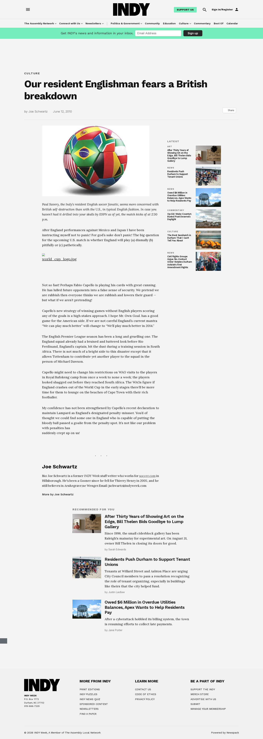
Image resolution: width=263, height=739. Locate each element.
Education (169, 23)
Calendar (232, 23)
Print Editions (90, 689)
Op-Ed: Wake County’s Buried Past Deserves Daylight (179, 217)
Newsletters (93, 23)
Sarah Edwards (117, 549)
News (170, 168)
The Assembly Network (39, 23)
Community (152, 23)
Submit (195, 704)
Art (169, 147)
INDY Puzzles (88, 694)
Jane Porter (115, 630)
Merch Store (200, 694)
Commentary (202, 23)
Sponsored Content (94, 704)
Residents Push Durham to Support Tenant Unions (177, 174)
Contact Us (143, 689)
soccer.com (147, 476)
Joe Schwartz (38, 111)
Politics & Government (125, 23)
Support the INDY (203, 689)
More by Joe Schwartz (58, 494)
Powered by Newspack (225, 732)
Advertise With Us (203, 699)
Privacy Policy (145, 699)
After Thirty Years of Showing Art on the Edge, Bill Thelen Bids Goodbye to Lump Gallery (179, 155)
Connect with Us (69, 23)
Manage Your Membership (208, 708)
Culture (184, 23)
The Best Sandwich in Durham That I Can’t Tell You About (179, 238)
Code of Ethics (145, 694)
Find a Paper (88, 713)
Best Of (218, 23)
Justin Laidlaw (116, 592)
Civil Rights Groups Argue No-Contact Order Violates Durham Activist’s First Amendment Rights (179, 261)
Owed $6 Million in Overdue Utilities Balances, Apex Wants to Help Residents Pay (179, 196)
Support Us (185, 9)
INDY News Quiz (90, 699)
